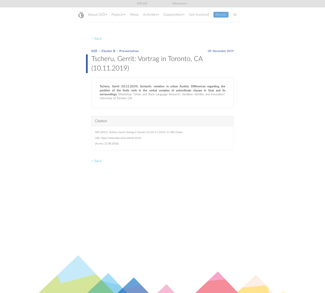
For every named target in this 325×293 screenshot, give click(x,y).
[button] (98, 14)
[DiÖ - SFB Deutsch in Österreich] (81, 15)
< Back (96, 38)
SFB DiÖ (142, 3)
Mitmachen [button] (179, 3)
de (235, 14)
